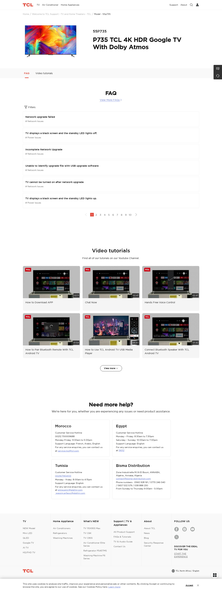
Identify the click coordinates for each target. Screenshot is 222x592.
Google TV (28, 542)
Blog (146, 538)
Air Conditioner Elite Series (94, 544)
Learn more (114, 587)
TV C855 (88, 538)
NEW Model (29, 528)
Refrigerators (60, 533)
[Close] (198, 585)
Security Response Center (153, 544)
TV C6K (87, 533)
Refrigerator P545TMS (95, 550)
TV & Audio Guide (123, 541)
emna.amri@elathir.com (70, 490)
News (147, 533)
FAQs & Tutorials (122, 536)
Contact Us (119, 546)
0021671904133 (63, 476)
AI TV (26, 547)
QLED (26, 538)
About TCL (149, 528)
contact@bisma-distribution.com (133, 478)
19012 (121, 450)
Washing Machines (63, 538)
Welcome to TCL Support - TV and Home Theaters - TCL (61, 14)
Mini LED (27, 533)
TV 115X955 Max (91, 528)
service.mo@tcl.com (68, 451)
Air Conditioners (61, 528)
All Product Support (124, 532)
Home (26, 14)
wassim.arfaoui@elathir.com (70, 493)
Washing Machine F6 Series (94, 557)
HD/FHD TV (29, 552)
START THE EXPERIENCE (181, 555)
